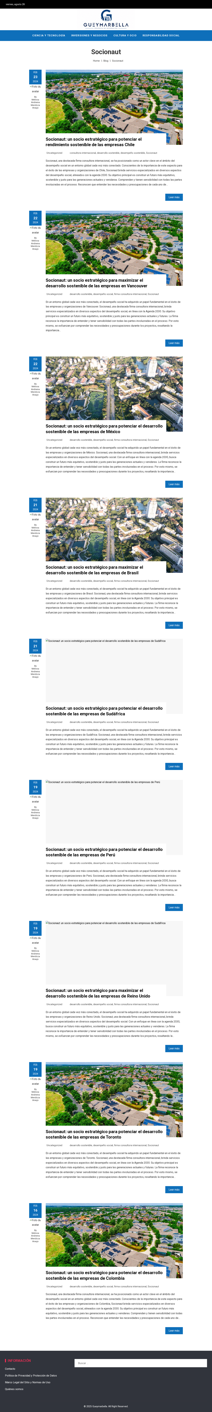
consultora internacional (83, 153)
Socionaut (151, 153)
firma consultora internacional (130, 294)
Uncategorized (54, 153)
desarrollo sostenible (108, 153)
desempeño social (103, 294)
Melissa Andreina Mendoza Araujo (35, 103)
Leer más (174, 197)
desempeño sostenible (133, 153)
